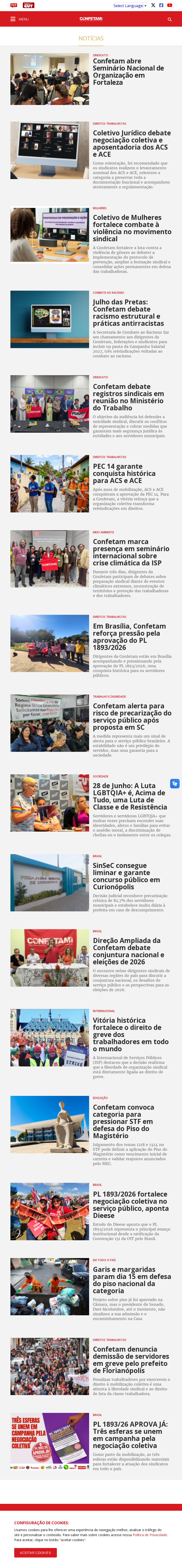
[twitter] (153, 5)
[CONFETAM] (91, 18)
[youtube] (169, 5)
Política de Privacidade (150, 1535)
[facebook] (161, 5)
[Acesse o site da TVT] (13, 6)
